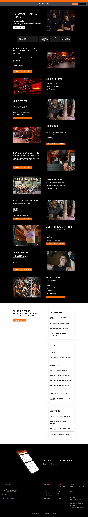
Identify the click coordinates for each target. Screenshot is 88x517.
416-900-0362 (72, 488)
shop (45, 486)
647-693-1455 (72, 497)
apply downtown (51, 143)
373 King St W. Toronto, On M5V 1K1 (77, 486)
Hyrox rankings (60, 488)
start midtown (27, 71)
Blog (58, 495)
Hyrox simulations (61, 486)
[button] (4, 4)
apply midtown (60, 143)
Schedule (46, 491)
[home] (44, 4)
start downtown (18, 71)
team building (47, 498)
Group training (47, 493)
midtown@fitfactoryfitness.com (76, 507)
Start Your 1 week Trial (19, 320)
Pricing (58, 491)
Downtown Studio (47, 488)
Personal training (48, 495)
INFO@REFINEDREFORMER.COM (75, 499)
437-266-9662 (72, 505)
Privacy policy (60, 498)
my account (59, 493)
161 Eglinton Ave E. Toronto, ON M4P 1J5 (78, 503)
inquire (71, 491)
